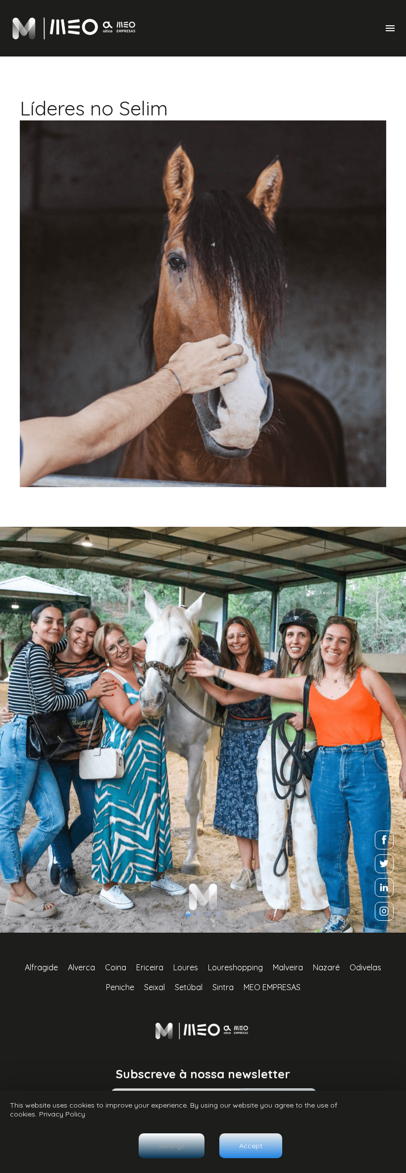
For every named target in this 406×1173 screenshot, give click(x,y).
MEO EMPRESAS (272, 987)
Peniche (120, 987)
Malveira (288, 967)
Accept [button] (250, 1145)
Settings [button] (171, 1145)
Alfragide (41, 967)
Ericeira (149, 967)
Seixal (154, 987)
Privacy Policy (62, 1114)
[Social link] (384, 840)
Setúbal (189, 987)
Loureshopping (235, 967)
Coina (115, 967)
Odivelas (365, 967)
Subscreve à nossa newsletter (203, 1073)
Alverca (81, 967)
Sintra (223, 987)
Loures (185, 967)
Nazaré (326, 967)
